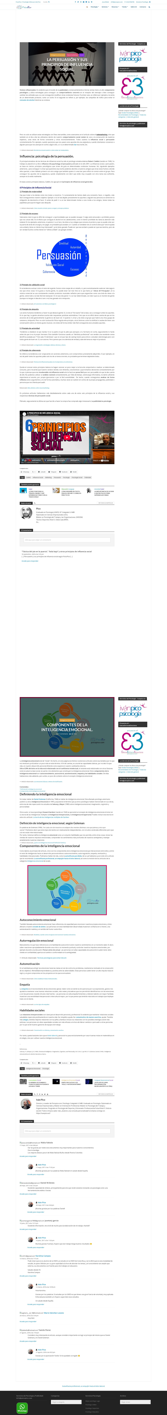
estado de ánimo (39, 927)
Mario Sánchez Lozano (54, 1313)
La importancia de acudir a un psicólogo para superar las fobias (104, 493)
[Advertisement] (83, 27)
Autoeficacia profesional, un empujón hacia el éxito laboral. (83, 1386)
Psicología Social (77, 477)
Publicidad (88, 477)
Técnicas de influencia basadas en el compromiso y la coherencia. (53, 362)
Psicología (94, 7)
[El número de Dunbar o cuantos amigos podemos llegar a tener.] (23, 1081)
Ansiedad (97, 489)
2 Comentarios (64, 73)
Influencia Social (38, 477)
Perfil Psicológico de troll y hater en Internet (71, 1083)
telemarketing (101, 134)
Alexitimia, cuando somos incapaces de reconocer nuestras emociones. (55, 935)
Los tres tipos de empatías (41, 1004)
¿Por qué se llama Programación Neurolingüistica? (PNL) (103, 1084)
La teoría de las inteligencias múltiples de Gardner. (51, 817)
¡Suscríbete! (105, 2)
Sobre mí (134, 7)
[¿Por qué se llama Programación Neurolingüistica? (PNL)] (88, 1081)
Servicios (105, 7)
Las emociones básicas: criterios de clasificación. (48, 781)
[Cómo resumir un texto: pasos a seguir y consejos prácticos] (56, 490)
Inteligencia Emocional (58, 55)
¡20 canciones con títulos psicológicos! (45, 304)
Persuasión (57, 477)
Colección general (133, 117)
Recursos (115, 7)
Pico (73, 73)
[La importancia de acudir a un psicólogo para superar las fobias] (88, 490)
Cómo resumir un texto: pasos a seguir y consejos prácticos (51, 208)
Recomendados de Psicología (128, 115)
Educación (65, 489)
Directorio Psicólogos (142, 2)
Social (82, 55)
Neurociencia (105, 1080)
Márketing (48, 477)
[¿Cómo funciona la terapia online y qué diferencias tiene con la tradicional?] (23, 490)
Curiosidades (33, 1080)
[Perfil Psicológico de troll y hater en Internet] (56, 1081)
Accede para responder (30, 561)
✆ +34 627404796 (129, 2)
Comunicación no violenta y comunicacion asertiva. (49, 1030)
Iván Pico (74, 734)
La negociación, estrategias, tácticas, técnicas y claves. (50, 345)
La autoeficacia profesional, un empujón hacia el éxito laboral (57, 858)
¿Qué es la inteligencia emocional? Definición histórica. (50, 843)
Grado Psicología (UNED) (130, 113)
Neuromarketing (72, 55)
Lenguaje (71, 489)
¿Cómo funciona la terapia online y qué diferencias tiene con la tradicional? (38, 494)
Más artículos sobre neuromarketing (38, 388)
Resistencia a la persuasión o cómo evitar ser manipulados (51, 150)
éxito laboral (52, 1035)
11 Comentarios (63, 734)
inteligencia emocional (35, 861)
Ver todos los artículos (105, 503)
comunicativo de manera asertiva (88, 1017)
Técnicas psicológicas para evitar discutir (51, 958)
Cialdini (28, 477)
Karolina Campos (43, 1256)
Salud (30, 489)
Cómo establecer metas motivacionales (45, 979)
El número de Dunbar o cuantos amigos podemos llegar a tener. (39, 1084)
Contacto (143, 7)
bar (75, 145)
